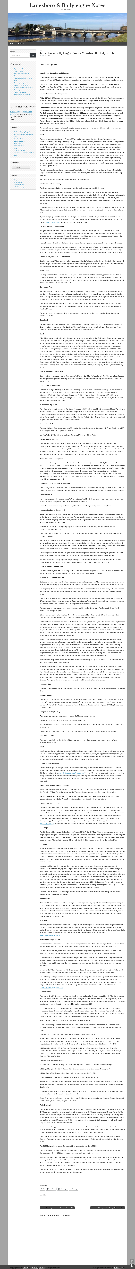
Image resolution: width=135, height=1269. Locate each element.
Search (12, 51)
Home (11, 43)
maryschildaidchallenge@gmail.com (71, 773)
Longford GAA (18, 139)
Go (33, 55)
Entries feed (18, 182)
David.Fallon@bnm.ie (52, 222)
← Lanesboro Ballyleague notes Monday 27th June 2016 (57, 1208)
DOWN (132, 1266)
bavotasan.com (119, 1267)
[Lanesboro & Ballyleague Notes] (67, 27)
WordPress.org (19, 187)
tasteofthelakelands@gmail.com (51, 935)
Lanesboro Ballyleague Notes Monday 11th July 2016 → (108, 1208)
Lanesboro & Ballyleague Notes (67, 5)
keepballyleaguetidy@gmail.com (51, 987)
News (41, 50)
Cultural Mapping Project (22, 132)
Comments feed (19, 184)
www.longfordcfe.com (47, 823)
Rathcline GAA (18, 143)
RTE (15, 148)
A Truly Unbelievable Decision (23, 87)
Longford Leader (19, 141)
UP (132, 1261)
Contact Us (20, 43)
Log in (16, 180)
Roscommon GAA (19, 145)
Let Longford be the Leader (23, 90)
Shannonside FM (19, 150)
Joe (42, 55)
